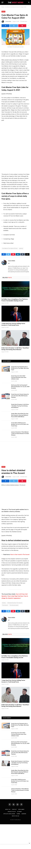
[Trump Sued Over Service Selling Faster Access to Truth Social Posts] (15, 314)
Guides (4, 602)
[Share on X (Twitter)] (14, 25)
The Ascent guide (14, 605)
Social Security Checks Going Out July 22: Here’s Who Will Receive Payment (20, 396)
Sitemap (19, 811)
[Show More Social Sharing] (28, 25)
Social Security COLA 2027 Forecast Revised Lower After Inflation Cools (18, 377)
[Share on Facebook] (5, 25)
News (3, 11)
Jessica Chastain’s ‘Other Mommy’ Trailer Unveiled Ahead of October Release (20, 433)
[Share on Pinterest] (22, 25)
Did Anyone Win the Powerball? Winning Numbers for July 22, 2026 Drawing (20, 386)
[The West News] (15, 2)
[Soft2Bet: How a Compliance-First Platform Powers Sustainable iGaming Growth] (15, 289)
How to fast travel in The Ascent (19, 554)
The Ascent (5, 605)
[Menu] (2, 2)
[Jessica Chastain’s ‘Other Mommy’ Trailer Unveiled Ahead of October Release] (6, 434)
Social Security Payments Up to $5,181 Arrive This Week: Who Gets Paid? (20, 368)
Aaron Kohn (8, 21)
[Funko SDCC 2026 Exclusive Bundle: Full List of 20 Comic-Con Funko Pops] (6, 425)
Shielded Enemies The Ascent (15, 602)
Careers (24, 813)
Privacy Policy (12, 811)
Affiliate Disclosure (9, 813)
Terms (18, 813)
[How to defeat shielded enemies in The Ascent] (13, 485)
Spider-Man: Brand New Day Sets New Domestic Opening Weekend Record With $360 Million (19, 415)
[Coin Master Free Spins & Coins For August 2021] (15, 44)
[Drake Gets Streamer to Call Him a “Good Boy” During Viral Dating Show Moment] (15, 338)
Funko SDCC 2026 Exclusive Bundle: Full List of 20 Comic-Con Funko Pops (20, 424)
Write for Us (15, 815)
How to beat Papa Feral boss (15, 596)
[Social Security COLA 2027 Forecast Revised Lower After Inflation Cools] (6, 378)
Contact (14, 809)
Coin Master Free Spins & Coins (9, 248)
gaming (21, 248)
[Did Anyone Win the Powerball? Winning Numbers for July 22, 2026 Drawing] (6, 387)
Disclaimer (21, 809)
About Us (7, 809)
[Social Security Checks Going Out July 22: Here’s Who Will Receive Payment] (6, 396)
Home (3, 7)
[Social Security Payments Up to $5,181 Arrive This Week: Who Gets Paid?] (6, 369)
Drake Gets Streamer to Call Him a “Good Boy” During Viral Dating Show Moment (20, 406)
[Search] (28, 2)
